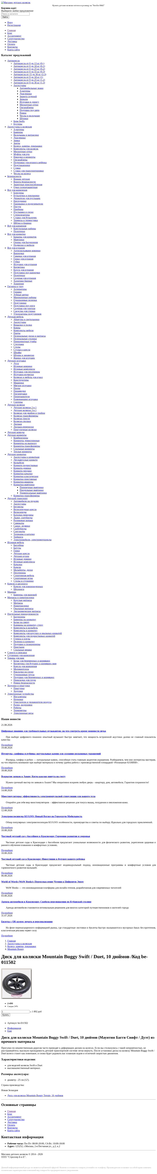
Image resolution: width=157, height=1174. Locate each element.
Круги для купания (23, 270)
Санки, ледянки (21, 526)
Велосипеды (20, 512)
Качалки (17, 564)
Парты (16, 333)
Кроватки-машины (23, 482)
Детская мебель (15, 316)
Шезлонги (18, 589)
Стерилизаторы (21, 215)
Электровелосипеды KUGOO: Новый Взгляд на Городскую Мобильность (41, 816)
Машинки (18, 382)
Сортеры (18, 402)
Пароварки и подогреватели (28, 203)
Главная (11, 30)
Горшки (17, 292)
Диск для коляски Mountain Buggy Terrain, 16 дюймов (35, 1095)
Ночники (18, 699)
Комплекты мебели (23, 330)
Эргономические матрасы (27, 611)
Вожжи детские (21, 179)
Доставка (12, 41)
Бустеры (17, 124)
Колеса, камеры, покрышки (27, 146)
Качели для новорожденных (28, 586)
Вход (10, 22)
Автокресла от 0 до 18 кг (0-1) (29, 66)
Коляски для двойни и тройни (29, 413)
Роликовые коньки (23, 520)
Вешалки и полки (22, 325)
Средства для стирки (24, 311)
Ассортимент (14, 36)
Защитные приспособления (27, 184)
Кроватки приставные (25, 479)
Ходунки (18, 691)
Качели (17, 567)
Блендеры (18, 192)
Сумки (17, 168)
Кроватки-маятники (23, 484)
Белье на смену (21, 622)
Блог (9, 33)
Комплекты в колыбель (25, 627)
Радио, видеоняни (22, 705)
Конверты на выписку (25, 443)
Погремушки (20, 393)
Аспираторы (20, 289)
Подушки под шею (29, 110)
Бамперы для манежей (25, 594)
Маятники (18, 239)
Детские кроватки (16, 454)
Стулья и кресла (21, 349)
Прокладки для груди (24, 680)
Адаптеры (25, 91)
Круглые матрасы (22, 600)
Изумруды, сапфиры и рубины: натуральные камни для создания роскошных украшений (51, 753)
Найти (5, 17)
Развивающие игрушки (25, 399)
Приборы (18, 209)
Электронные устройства (20, 694)
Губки (16, 261)
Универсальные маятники (33, 493)
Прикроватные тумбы (24, 341)
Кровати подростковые (25, 465)
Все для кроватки (16, 234)
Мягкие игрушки (22, 385)
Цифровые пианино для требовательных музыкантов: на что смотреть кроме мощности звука (53, 731)
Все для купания (16, 248)
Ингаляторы (19, 696)
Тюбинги (18, 537)
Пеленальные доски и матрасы (29, 336)
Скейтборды (20, 528)
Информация (14, 1028)
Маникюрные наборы (24, 297)
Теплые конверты (22, 451)
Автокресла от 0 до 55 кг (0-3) (29, 71)
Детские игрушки (16, 360)
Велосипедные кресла (24, 509)
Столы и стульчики (23, 581)
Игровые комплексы (24, 369)
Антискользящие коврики (26, 250)
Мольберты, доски (23, 570)
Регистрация (14, 25)
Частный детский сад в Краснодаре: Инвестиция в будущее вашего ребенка (43, 859)
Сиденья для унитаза (24, 308)
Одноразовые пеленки (25, 300)
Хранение (18, 283)
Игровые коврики (22, 366)
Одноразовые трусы (23, 674)
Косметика (19, 267)
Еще (9, 1031)
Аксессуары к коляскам (19, 126)
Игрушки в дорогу (29, 102)
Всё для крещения (16, 226)
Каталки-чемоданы (23, 515)
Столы (16, 347)
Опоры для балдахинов (25, 242)
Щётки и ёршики (22, 223)
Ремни (23, 113)
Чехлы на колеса (22, 173)
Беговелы (18, 506)
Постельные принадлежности (22, 614)
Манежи (11, 592)
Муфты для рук (21, 154)
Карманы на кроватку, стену (28, 625)
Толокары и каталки (24, 534)
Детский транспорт (17, 498)
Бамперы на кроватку (24, 619)
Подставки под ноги (24, 305)
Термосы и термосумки (25, 220)
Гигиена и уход (15, 286)
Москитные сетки (29, 104)
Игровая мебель (15, 542)
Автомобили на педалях (26, 501)
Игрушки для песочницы (26, 371)
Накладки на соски (23, 672)
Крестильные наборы (24, 228)
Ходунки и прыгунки (18, 685)
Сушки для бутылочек (25, 217)
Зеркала (24, 99)
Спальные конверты (24, 449)
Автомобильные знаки (31, 88)
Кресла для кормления (25, 666)
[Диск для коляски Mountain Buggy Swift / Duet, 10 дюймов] (16, 998)
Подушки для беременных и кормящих (33, 677)
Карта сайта (13, 49)
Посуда (17, 206)
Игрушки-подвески (23, 374)
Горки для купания (23, 259)
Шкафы (17, 352)
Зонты (16, 143)
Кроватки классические (25, 476)
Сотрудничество (16, 38)
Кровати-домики (22, 468)
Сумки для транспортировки (28, 170)
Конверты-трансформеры (26, 446)
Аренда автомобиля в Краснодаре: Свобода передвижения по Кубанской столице (46, 901)
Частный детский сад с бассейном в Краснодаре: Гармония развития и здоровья (45, 836)
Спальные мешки (22, 649)
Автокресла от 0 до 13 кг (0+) (28, 63)
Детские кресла (21, 553)
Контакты (12, 47)
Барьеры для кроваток (24, 237)
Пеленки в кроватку (24, 641)
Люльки (17, 424)
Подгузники (19, 303)
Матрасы (18, 603)
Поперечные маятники (32, 487)
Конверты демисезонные (26, 440)
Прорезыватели (21, 396)
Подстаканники (21, 165)
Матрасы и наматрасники (20, 597)
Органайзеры (27, 107)
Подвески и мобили (23, 245)
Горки (16, 550)
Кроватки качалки (23, 473)
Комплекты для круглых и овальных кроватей (37, 633)
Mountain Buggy (15, 949)
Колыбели (18, 462)
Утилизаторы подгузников (27, 314)
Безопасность (14, 176)
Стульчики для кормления (20, 655)
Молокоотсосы (21, 669)
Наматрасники (21, 605)
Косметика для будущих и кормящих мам (34, 663)
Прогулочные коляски (25, 429)
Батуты (17, 548)
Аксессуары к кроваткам (26, 457)
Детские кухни (21, 556)
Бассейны (18, 545)
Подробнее (7, 745)
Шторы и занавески (23, 355)
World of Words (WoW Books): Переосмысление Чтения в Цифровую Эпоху (42, 881)
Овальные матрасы (23, 608)
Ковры (16, 327)
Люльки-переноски (23, 426)
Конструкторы (21, 380)
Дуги (16, 363)
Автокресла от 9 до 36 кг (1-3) (29, 82)
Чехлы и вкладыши (30, 115)
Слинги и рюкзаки (17, 652)
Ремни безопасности (24, 683)
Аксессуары (19, 85)
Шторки (24, 118)
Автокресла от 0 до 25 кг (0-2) (29, 69)
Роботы (17, 707)
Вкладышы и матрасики (26, 135)
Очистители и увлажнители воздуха (32, 702)
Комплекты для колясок (25, 148)
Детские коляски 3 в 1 (24, 410)
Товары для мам (15, 658)
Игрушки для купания (25, 264)
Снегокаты (19, 531)
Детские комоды (16, 432)
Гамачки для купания (24, 256)
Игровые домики (22, 559)
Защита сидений (28, 96)
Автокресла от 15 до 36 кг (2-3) (29, 74)
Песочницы (19, 572)
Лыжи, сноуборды (23, 517)
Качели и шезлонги (17, 583)
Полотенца (19, 231)
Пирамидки (19, 391)
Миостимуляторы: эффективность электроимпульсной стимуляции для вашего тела (48, 796)
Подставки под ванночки (26, 272)
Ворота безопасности (24, 181)
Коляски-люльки (22, 421)
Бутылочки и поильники (26, 195)
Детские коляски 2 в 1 (24, 407)
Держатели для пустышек (26, 198)
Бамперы (18, 132)
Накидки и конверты (24, 157)
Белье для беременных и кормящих (31, 660)
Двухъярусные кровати (25, 460)
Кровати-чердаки (22, 471)
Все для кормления (17, 190)
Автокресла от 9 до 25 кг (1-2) (29, 80)
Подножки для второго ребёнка (30, 162)
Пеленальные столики (25, 338)
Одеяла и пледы (21, 638)
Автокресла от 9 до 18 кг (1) (28, 77)
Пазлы (16, 388)
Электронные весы (23, 713)
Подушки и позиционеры (26, 644)
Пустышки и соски (23, 212)
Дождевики (26, 93)
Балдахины (19, 616)
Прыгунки (19, 688)
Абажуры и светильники (26, 319)
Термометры (20, 710)
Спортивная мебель (23, 575)
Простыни (18, 647)
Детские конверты (17, 435)
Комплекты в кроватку (25, 630)
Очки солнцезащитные (25, 187)
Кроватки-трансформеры (26, 495)
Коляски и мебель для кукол (28, 377)
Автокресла (13, 60)
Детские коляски (16, 404)
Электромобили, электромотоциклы (32, 539)
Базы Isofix (19, 121)
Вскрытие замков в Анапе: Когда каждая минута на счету (33, 776)
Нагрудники (19, 201)
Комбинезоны (20, 438)
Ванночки (18, 253)
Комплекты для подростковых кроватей (34, 636)
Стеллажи (18, 344)
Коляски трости (21, 418)
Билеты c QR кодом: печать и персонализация (27, 921)
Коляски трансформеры (25, 415)
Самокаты (18, 523)
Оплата (11, 44)
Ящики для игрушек (24, 358)
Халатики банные (22, 281)
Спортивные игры (23, 578)
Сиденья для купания (24, 278)
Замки (16, 140)
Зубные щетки (21, 294)
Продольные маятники (32, 490)
